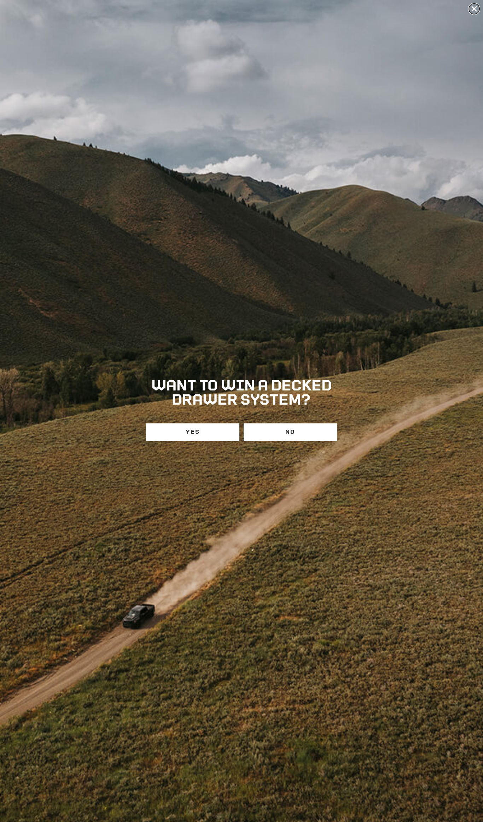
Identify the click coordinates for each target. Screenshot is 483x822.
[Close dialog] (474, 9)
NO (290, 432)
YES (193, 432)
